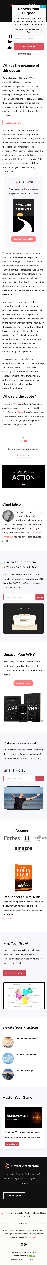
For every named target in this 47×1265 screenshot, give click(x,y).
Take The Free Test (14, 973)
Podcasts (35, 1213)
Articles (20, 1213)
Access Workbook (23, 683)
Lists (20, 1216)
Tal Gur (19, 512)
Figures (43, 1213)
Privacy (27, 1216)
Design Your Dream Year (26, 1038)
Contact (24, 1223)
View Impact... (32, 1237)
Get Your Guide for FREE (23, 239)
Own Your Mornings (24, 1070)
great (19, 449)
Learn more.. (8, 918)
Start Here (14, 1195)
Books (27, 1213)
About (7, 1213)
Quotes (21, 412)
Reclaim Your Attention (26, 1054)
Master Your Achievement (22, 1132)
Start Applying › (23, 455)
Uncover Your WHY (19, 654)
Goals (13, 1213)
